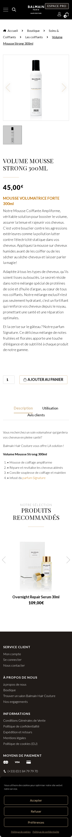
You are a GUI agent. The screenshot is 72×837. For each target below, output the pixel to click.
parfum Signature (34, 478)
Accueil (12, 30)
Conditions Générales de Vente (24, 720)
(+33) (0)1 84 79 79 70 (23, 771)
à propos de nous (14, 684)
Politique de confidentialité (46, 831)
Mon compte (12, 654)
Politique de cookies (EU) (20, 743)
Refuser (36, 811)
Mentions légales (14, 738)
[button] (5, 559)
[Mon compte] (59, 14)
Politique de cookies (21, 831)
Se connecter (12, 659)
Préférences (36, 822)
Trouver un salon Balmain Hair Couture (29, 696)
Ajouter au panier (45, 379)
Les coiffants (34, 37)
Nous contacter (14, 665)
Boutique (33, 30)
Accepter (36, 800)
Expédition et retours (17, 732)
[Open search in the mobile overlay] (13, 9)
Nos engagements (15, 701)
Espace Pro (56, 6)
